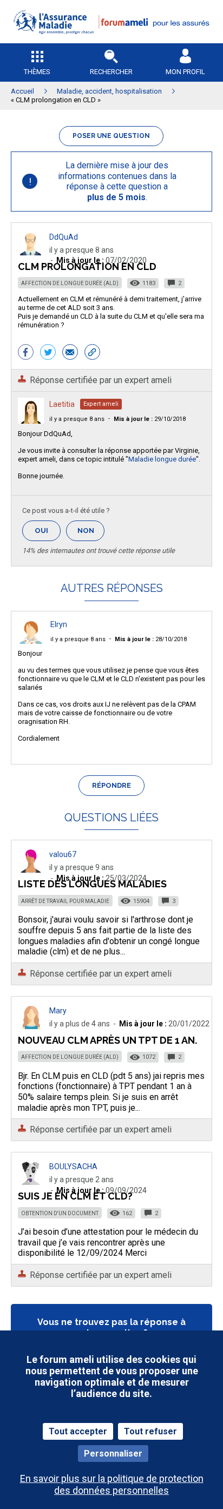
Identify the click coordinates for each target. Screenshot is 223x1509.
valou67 (62, 854)
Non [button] (90, 533)
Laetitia (62, 404)
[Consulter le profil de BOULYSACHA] (31, 1182)
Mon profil (185, 72)
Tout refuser (150, 1431)
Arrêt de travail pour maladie (65, 901)
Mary (58, 1010)
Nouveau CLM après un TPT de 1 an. (107, 1040)
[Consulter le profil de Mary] (31, 1026)
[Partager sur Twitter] (48, 353)
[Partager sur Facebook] (26, 353)
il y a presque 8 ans (76, 419)
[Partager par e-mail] (70, 353)
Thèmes (37, 72)
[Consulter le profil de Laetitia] (31, 421)
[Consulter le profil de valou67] (31, 870)
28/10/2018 (151, 639)
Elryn (58, 624)
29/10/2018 (150, 419)
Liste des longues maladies (92, 883)
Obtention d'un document (60, 1213)
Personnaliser (113, 1453)
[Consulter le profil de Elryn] (31, 641)
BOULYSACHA (73, 1166)
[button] (111, 41)
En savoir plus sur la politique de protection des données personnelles (112, 1484)
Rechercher (111, 72)
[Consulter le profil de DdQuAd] (31, 252)
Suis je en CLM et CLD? (75, 1196)
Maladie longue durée (162, 459)
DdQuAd (63, 237)
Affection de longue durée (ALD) (70, 283)
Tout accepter (78, 1431)
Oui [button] (48, 530)
